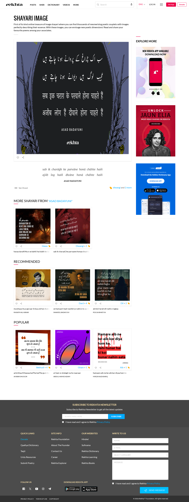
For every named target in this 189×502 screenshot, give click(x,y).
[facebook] (23, 488)
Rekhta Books (88, 463)
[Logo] (14, 4)
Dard (81, 303)
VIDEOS (66, 5)
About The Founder (60, 445)
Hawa (44, 246)
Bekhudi (40, 367)
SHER (41, 5)
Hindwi (85, 439)
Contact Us (56, 451)
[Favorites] (18, 157)
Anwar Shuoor (20, 376)
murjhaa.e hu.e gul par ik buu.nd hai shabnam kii (34, 309)
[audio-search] (131, 4)
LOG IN (152, 4)
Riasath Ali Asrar (21, 312)
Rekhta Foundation (60, 439)
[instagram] (43, 488)
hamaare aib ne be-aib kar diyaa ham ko (110, 373)
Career (54, 457)
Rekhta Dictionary (90, 451)
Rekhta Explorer (59, 463)
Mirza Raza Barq (100, 376)
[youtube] (36, 488)
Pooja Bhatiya (99, 312)
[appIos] (89, 488)
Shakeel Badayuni (61, 312)
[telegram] (49, 488)
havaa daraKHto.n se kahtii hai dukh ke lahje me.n (35, 251)
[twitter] (30, 488)
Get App (171, 4)
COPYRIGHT (54, 499)
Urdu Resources (28, 457)
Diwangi (117, 187)
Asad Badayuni (72, 181)
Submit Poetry (27, 463)
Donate (182, 4)
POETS (33, 5)
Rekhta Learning (89, 457)
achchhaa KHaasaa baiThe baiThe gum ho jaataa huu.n (37, 373)
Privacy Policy (103, 422)
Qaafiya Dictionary (30, 445)
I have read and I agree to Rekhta (87, 422)
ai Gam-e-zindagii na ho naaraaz (67, 373)
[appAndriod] (72, 488)
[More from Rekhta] (161, 4)
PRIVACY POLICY (27, 499)
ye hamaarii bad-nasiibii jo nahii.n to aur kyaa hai (74, 309)
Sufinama (86, 445)
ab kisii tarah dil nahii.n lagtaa (105, 309)
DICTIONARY (53, 5)
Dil (122, 303)
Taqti (23, 451)
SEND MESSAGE (157, 490)
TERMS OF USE (41, 499)
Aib (121, 367)
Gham (81, 367)
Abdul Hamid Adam (61, 376)
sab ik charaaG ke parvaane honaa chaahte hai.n (73, 251)
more (76, 5)
